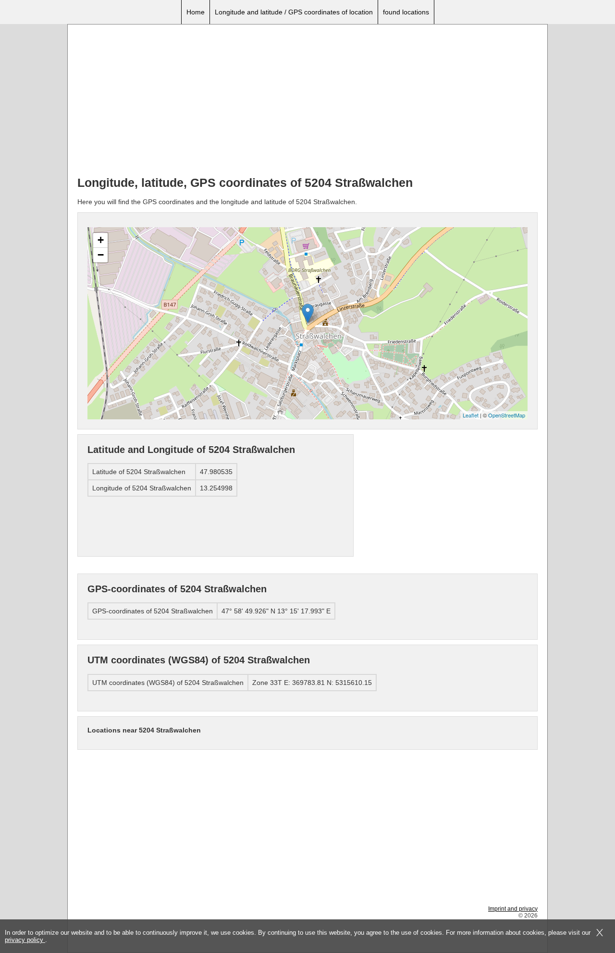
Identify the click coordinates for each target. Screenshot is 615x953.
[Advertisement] (307, 101)
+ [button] (101, 240)
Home (195, 12)
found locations (406, 12)
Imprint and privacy (513, 908)
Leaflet (471, 415)
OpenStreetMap (506, 415)
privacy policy (25, 939)
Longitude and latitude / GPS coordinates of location (294, 12)
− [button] (101, 255)
